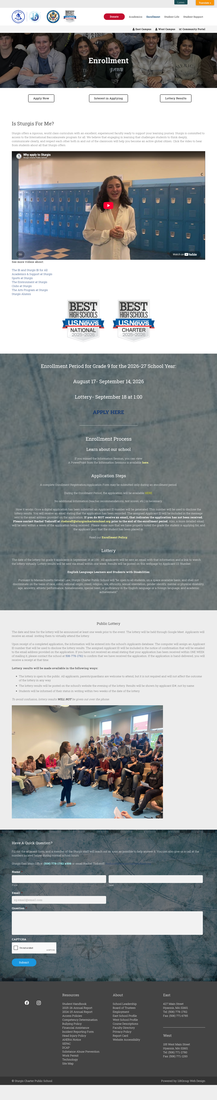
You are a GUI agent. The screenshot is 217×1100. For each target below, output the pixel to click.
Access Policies (72, 1015)
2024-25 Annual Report (77, 1012)
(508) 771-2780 (177, 1052)
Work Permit (70, 1055)
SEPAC (66, 1043)
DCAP (66, 1047)
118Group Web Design (191, 1081)
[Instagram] (38, 1002)
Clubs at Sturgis (22, 286)
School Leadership (125, 1004)
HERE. (148, 493)
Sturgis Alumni (21, 294)
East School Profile (125, 1015)
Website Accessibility (126, 1039)
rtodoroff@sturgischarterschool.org (86, 521)
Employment (121, 1012)
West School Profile (125, 1019)
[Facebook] (26, 1002)
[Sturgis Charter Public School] (27, 16)
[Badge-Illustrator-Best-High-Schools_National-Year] (69, 16)
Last (111, 885)
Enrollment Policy (114, 537)
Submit (24, 962)
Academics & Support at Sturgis (32, 274)
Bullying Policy (72, 1023)
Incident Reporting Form (78, 1031)
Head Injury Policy (74, 1035)
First (15, 885)
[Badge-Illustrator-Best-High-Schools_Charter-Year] (134, 321)
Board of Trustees (124, 1008)
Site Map (68, 1063)
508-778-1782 (74, 656)
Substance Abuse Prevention (80, 1051)
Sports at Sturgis (22, 278)
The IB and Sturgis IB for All (30, 270)
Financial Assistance (75, 1027)
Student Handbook (74, 1004)
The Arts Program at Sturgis (30, 290)
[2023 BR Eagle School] (53, 16)
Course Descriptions (125, 1023)
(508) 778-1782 (177, 1012)
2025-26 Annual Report (77, 1008)
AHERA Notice (71, 1039)
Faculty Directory (124, 1027)
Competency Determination (80, 1019)
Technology (70, 1059)
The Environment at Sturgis (29, 282)
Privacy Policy (122, 1031)
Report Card (120, 1035)
